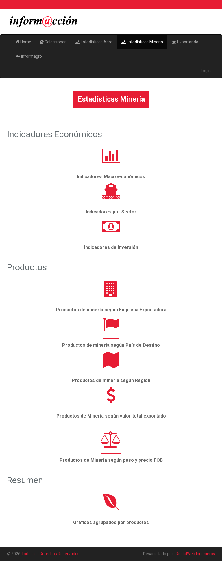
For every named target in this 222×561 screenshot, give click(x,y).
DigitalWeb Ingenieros (195, 553)
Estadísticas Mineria (144, 42)
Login (206, 70)
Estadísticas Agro (96, 42)
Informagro (31, 56)
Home (25, 42)
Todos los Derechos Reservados (50, 553)
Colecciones (55, 42)
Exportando (187, 42)
